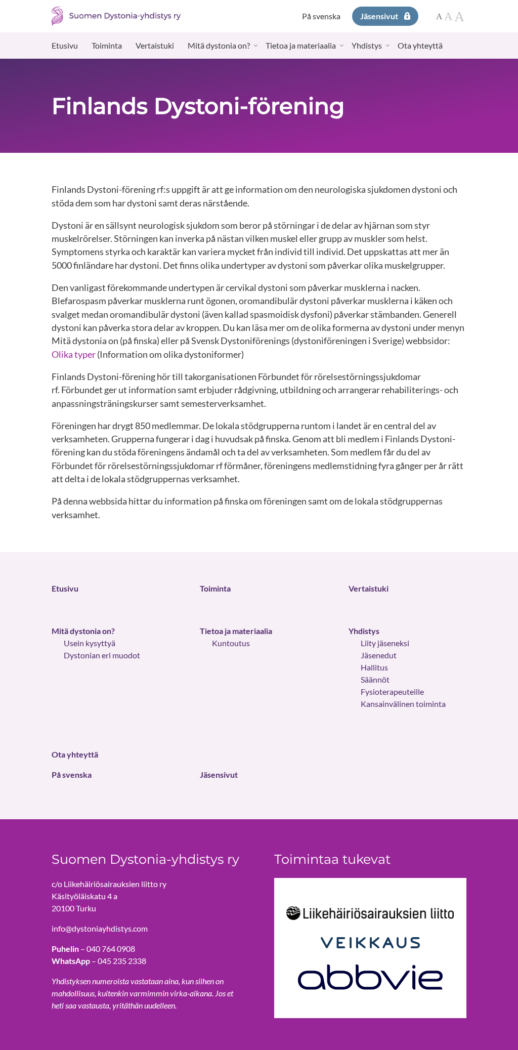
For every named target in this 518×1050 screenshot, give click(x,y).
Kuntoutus (231, 643)
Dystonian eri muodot (102, 655)
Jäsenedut (379, 655)
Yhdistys (367, 45)
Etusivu (65, 45)
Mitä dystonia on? (219, 45)
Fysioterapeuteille (392, 691)
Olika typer (74, 354)
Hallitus (374, 667)
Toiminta (107, 45)
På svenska (321, 16)
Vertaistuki (155, 45)
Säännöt (375, 679)
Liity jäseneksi (385, 643)
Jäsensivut (379, 16)
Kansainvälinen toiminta (403, 703)
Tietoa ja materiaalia (301, 45)
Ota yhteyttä (420, 45)
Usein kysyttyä (89, 643)
